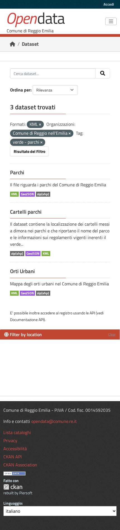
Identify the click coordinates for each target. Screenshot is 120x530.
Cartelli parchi (26, 212)
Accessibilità (15, 448)
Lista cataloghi (17, 432)
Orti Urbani (22, 271)
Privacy (10, 440)
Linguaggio (12, 503)
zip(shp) (43, 194)
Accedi (109, 4)
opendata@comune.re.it (54, 421)
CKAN (12, 487)
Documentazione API (27, 319)
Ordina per (20, 89)
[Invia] (102, 73)
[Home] (12, 44)
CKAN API (12, 456)
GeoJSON (27, 194)
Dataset (30, 44)
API (92, 313)
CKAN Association (20, 464)
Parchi (17, 172)
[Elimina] (40, 124)
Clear (112, 334)
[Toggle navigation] (111, 21)
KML (14, 194)
